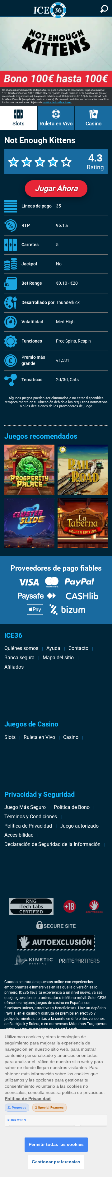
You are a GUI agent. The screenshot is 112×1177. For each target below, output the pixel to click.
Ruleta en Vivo (56, 123)
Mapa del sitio (58, 658)
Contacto (78, 648)
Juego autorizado (79, 826)
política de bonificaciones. (57, 102)
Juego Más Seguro (25, 807)
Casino (94, 123)
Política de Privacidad (28, 826)
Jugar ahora (56, 188)
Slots (18, 123)
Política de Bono (72, 807)
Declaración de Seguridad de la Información (52, 844)
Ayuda (53, 648)
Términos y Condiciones (30, 817)
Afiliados (14, 667)
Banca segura (19, 658)
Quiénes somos (21, 648)
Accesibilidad (19, 835)
